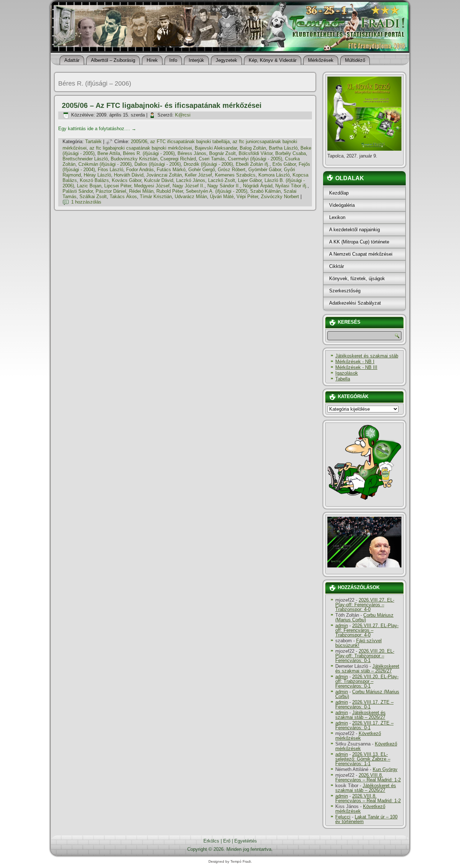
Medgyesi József (152, 185)
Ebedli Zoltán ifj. (253, 164)
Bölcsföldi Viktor (255, 153)
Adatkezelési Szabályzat (355, 303)
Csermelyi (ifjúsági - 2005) (255, 158)
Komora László (274, 175)
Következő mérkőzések (358, 736)
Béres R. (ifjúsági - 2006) (149, 153)
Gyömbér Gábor (264, 169)
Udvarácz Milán (191, 196)
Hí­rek (152, 60)
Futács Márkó (171, 169)
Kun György (385, 769)
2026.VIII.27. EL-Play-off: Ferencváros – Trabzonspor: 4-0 (364, 604)
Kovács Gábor (126, 180)
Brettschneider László (85, 158)
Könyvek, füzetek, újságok (357, 278)
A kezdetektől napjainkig (354, 229)
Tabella (342, 379)
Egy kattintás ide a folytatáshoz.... (97, 128)
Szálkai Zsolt (93, 196)
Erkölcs (211, 841)
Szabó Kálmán (265, 191)
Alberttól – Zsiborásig (113, 60)
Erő (226, 841)
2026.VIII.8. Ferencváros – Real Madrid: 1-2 (368, 777)
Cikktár (336, 266)
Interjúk (196, 60)
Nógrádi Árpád (257, 185)
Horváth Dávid (128, 175)
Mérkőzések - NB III (356, 367)
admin (341, 625)
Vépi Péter (247, 196)
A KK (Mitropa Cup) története (359, 242)
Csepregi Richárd (178, 158)
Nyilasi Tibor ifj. (291, 185)
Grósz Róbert (231, 169)
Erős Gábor (284, 164)
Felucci (342, 817)
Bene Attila (108, 153)
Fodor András (140, 169)
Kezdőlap (339, 193)
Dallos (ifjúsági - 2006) (157, 164)
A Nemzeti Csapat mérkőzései (360, 254)
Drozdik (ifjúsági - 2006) (208, 164)
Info (173, 60)
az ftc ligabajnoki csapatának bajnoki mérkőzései (140, 148)
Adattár (71, 60)
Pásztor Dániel (111, 191)
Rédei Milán (141, 191)
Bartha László (283, 148)
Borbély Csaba (290, 153)
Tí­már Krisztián (156, 196)
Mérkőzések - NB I (354, 361)
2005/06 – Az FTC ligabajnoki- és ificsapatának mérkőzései (162, 105)
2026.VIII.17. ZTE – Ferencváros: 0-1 (364, 704)
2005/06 (139, 141)
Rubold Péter (169, 191)
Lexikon (337, 217)
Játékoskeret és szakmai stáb (366, 356)
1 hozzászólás (86, 202)
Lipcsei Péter (117, 185)
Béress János (192, 153)
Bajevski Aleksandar (216, 148)
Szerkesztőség (344, 290)
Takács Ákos (123, 196)
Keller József (198, 175)
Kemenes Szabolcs (235, 175)
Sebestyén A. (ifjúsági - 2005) (216, 191)
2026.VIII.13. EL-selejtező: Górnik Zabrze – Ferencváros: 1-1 (362, 759)
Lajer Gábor (250, 180)
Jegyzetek (226, 60)
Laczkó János (190, 180)
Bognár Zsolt (222, 153)
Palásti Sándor (78, 191)
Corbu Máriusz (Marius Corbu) (364, 617)
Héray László (97, 175)
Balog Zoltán (253, 148)
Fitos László (110, 169)
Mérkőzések (321, 60)
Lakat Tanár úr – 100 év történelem (366, 819)
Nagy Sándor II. (223, 185)
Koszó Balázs (94, 180)
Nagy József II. (188, 185)
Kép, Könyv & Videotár (272, 60)
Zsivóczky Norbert (280, 196)
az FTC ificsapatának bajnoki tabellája (190, 141)
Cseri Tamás (212, 158)
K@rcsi (182, 115)
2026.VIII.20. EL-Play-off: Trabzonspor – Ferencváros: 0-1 (364, 655)
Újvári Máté (222, 196)
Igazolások (346, 373)
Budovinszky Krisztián (134, 158)
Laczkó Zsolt (221, 180)
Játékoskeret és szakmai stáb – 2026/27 (367, 668)
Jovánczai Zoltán (164, 175)
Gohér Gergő (201, 169)
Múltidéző (355, 60)
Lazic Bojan (89, 185)
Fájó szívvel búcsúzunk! (358, 643)
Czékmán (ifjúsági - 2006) (105, 164)
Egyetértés (245, 841)
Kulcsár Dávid (158, 180)
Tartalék (93, 141)
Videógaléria (342, 205)
